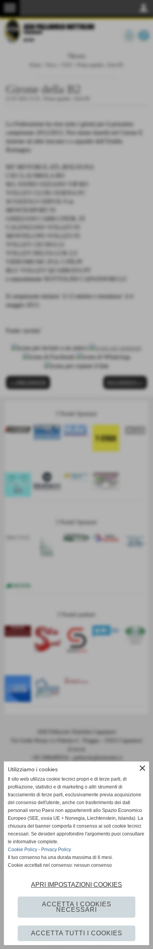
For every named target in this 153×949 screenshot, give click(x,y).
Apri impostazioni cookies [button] (76, 884)
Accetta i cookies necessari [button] (76, 907)
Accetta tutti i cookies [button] (76, 933)
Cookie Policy (22, 849)
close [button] (142, 768)
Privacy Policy (56, 849)
